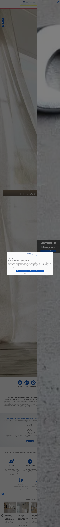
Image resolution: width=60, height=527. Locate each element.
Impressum (33, 273)
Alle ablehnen (31, 270)
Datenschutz (27, 273)
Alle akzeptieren (39, 270)
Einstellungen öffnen (21, 270)
